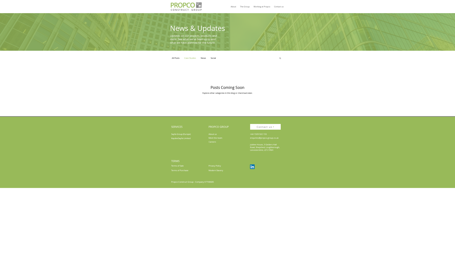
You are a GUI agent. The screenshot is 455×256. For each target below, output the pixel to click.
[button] (233, 6)
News (203, 58)
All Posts (176, 58)
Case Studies (190, 58)
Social (213, 58)
